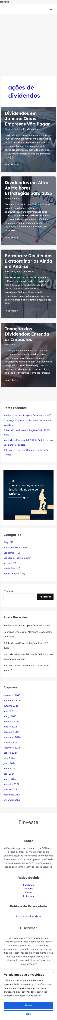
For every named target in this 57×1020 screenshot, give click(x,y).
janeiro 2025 (10, 726)
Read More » (11, 164)
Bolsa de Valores (13, 129)
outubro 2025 (10, 705)
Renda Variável (31, 129)
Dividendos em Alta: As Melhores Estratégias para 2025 (28, 188)
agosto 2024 (10, 752)
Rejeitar (28, 1013)
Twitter (28, 892)
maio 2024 (9, 768)
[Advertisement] (28, 44)
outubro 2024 (10, 742)
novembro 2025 (12, 700)
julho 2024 (9, 758)
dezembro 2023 (11, 794)
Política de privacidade (28, 916)
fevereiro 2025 (11, 721)
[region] (28, 995)
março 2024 (9, 779)
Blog (5, 542)
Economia (10, 271)
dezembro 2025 (11, 695)
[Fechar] (54, 972)
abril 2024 (8, 773)
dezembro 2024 (11, 732)
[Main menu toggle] (51, 8)
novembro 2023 (12, 800)
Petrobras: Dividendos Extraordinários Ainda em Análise (28, 261)
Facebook (28, 885)
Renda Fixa (9, 568)
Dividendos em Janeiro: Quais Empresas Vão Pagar (27, 119)
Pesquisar (8, 591)
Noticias (7, 563)
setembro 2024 (11, 747)
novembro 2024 (12, 737)
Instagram (28, 896)
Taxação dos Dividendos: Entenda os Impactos (27, 334)
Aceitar (28, 1005)
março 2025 (9, 716)
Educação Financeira (14, 557)
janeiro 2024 (10, 789)
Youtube (28, 888)
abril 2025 (8, 711)
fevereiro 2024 (11, 784)
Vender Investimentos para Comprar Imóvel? (27, 415)
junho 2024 (9, 763)
